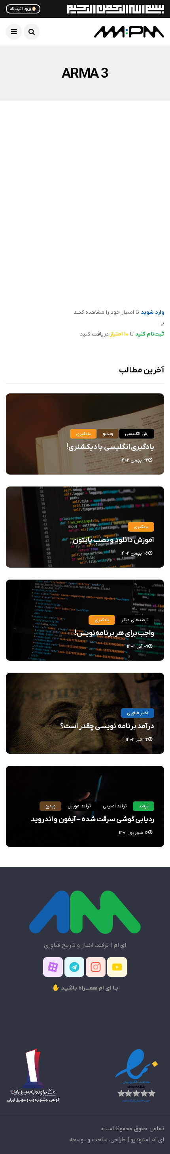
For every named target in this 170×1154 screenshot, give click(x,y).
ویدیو (108, 434)
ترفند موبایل (79, 806)
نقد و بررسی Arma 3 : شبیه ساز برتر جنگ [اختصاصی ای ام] (92, 279)
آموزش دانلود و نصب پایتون (113, 540)
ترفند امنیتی (115, 806)
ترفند (143, 806)
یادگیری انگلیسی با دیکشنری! (110, 447)
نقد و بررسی (139, 172)
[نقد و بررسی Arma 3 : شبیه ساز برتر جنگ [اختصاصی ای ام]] (85, 210)
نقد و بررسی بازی (100, 172)
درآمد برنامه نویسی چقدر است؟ (107, 726)
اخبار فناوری (137, 713)
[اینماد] (136, 1076)
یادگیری (83, 434)
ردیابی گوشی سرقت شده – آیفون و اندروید (92, 819)
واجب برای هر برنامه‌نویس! (114, 633)
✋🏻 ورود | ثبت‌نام (23, 8)
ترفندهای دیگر (134, 620)
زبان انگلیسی (136, 434)
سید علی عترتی (136, 302)
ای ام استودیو (147, 1140)
